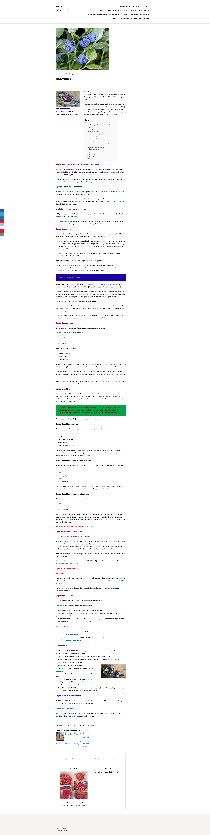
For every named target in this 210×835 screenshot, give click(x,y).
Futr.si (59, 6)
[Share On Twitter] (2, 214)
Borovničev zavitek (94, 135)
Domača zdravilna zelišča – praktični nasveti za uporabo (117, 10)
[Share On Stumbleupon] (2, 227)
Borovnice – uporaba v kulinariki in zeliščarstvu (100, 125)
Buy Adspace (125, 19)
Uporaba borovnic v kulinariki (97, 127)
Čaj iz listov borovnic (95, 149)
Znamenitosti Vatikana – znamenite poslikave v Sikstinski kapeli (87, 744)
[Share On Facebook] (2, 210)
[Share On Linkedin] (2, 217)
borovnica (77, 759)
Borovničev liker (93, 137)
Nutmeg (65, 830)
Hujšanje (77, 74)
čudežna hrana (99, 759)
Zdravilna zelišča (95, 74)
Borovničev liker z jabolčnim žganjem (99, 143)
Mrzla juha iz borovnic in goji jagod (99, 129)
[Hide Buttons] (2, 237)
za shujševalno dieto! (110, 114)
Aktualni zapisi (138, 6)
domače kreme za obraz (89, 682)
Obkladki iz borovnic (95, 157)
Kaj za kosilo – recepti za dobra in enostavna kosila (104, 14)
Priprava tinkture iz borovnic (97, 154)
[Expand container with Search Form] (153, 12)
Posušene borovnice (96, 151)
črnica (91, 759)
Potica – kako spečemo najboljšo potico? (136, 14)
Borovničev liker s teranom (96, 139)
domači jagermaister (107, 396)
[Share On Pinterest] (2, 221)
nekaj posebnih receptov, (114, 201)
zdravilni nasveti (110, 759)
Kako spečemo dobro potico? (60, 742)
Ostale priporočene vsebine (97, 159)
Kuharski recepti (125, 6)
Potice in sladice (144, 10)
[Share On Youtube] (2, 231)
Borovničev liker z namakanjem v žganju (100, 141)
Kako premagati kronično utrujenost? (77, 743)
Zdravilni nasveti (104, 74)
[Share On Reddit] (2, 224)
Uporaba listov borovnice (96, 147)
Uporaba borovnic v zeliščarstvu (98, 145)
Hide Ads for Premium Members (140, 19)
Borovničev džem (94, 131)
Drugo (115, 19)
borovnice (85, 759)
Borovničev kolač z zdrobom (98, 133)
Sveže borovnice (96, 153)
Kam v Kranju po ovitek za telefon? (107, 772)
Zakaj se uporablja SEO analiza (69, 742)
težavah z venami (72, 635)
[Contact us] (2, 234)
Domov (148, 6)
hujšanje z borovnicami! (97, 182)
